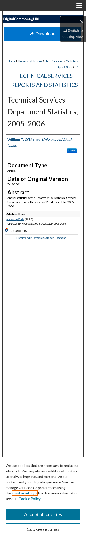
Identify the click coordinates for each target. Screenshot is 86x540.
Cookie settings (24, 493)
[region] (43, 498)
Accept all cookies (43, 514)
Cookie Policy (30, 498)
